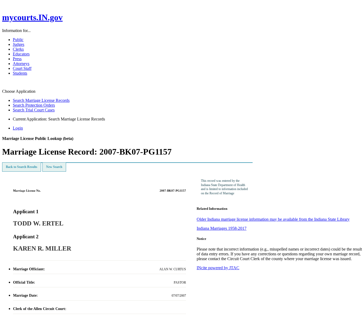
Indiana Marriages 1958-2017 (221, 228)
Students (20, 73)
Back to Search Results (21, 167)
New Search (54, 167)
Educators (21, 54)
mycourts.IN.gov (32, 17)
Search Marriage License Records (41, 100)
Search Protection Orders (34, 105)
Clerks (18, 49)
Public (18, 39)
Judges (18, 44)
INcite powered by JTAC (218, 267)
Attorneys (21, 63)
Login (18, 128)
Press (17, 59)
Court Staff (22, 68)
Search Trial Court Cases (34, 110)
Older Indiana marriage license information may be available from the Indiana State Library (273, 219)
